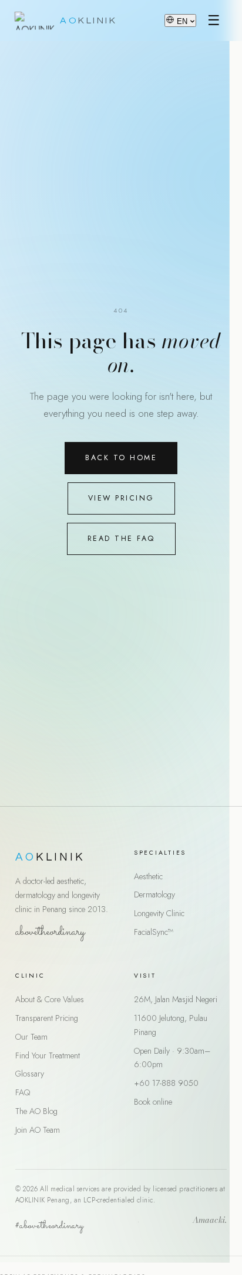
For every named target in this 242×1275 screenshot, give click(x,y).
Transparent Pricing (46, 1018)
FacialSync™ (153, 932)
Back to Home (121, 458)
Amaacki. (210, 1221)
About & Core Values (49, 999)
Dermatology (154, 894)
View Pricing (121, 498)
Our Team (31, 1037)
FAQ (22, 1092)
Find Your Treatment (47, 1055)
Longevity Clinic (159, 913)
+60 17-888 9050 (166, 1083)
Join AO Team (37, 1130)
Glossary (29, 1073)
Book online (153, 1102)
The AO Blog (36, 1111)
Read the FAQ (121, 538)
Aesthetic (148, 876)
